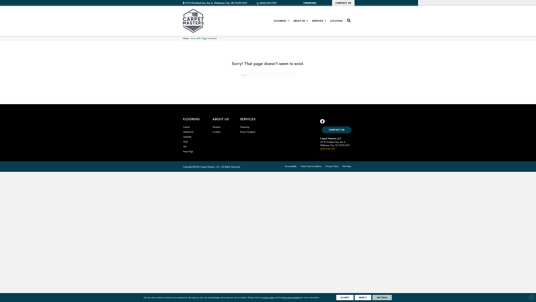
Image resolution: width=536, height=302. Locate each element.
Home (186, 38)
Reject (363, 297)
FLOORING (191, 119)
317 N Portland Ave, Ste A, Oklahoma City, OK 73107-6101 (216, 3)
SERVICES (247, 119)
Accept (345, 297)
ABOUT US (220, 119)
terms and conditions (291, 297)
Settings (382, 297)
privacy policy (268, 297)
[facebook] (322, 121)
